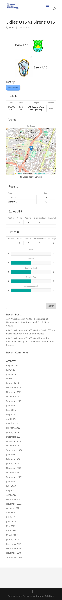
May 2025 (10, 414)
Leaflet (19, 173)
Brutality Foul (53, 218)
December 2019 (13, 548)
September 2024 (14, 450)
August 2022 (12, 512)
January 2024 (12, 463)
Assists (28, 218)
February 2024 (13, 459)
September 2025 (14, 401)
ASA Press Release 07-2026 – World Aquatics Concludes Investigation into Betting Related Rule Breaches (30, 341)
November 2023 (13, 468)
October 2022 (12, 508)
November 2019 (13, 552)
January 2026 (12, 383)
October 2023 (12, 472)
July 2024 (10, 454)
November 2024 (13, 441)
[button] (31, 148)
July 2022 (10, 517)
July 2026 (10, 369)
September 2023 (14, 477)
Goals (19, 218)
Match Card (13, 87)
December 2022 (13, 499)
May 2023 (10, 490)
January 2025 (12, 432)
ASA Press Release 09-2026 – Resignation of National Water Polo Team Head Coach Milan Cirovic (27, 322)
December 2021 (13, 544)
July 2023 (10, 481)
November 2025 (13, 392)
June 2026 (11, 374)
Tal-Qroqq (31, 126)
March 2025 (12, 423)
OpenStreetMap (39, 173)
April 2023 (11, 494)
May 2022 (10, 526)
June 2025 (11, 410)
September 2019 (14, 557)
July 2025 (10, 405)
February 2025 (13, 427)
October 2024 (12, 445)
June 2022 (11, 521)
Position (11, 218)
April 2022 (11, 530)
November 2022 (13, 503)
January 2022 (12, 539)
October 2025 (12, 396)
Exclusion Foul (40, 218)
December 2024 (13, 436)
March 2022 (12, 535)
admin (12, 27)
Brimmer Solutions (44, 596)
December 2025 (13, 387)
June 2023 (11, 485)
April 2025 (11, 419)
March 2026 (12, 378)
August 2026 (12, 365)
